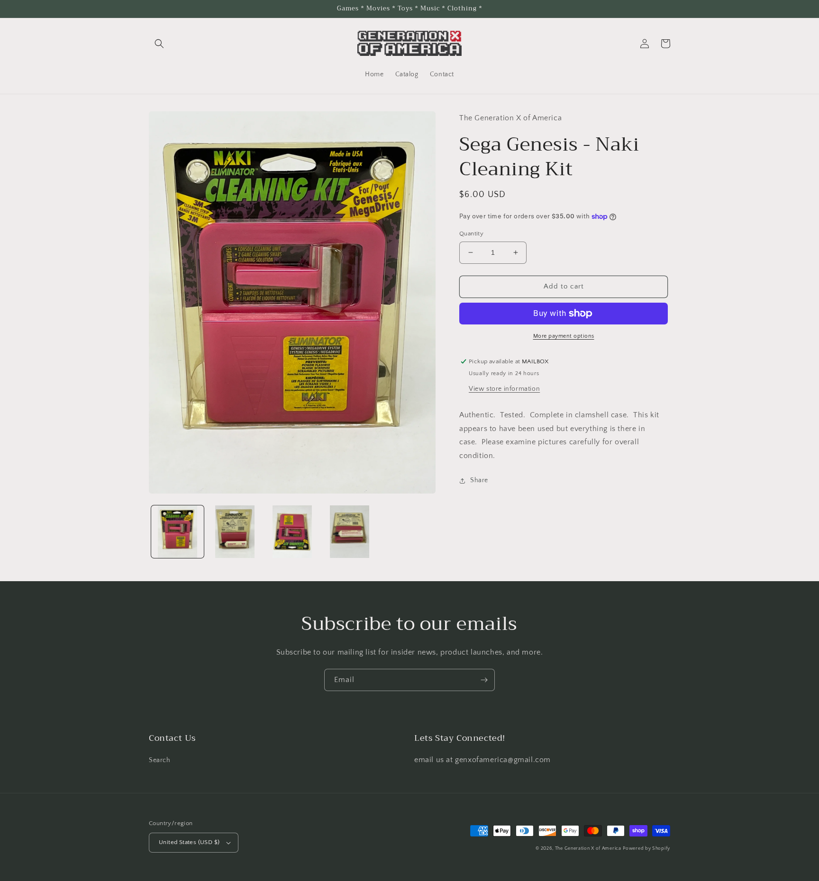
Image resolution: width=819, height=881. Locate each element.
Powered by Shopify (646, 848)
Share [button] (479, 480)
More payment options (563, 336)
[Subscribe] (483, 680)
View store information (504, 389)
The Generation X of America (588, 848)
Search (160, 760)
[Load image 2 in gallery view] (235, 531)
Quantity (471, 233)
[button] (159, 43)
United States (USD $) (189, 842)
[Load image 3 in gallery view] (292, 531)
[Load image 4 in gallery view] (349, 531)
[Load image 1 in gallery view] (177, 531)
